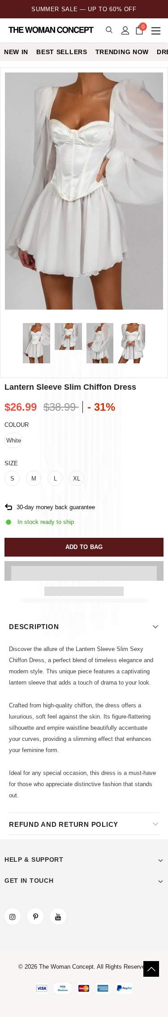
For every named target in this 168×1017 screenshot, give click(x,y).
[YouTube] (58, 916)
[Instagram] (12, 916)
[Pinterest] (35, 916)
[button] (84, 571)
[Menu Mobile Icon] (156, 30)
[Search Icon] (109, 30)
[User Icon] (125, 30)
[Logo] (51, 30)
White (13, 440)
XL (76, 478)
